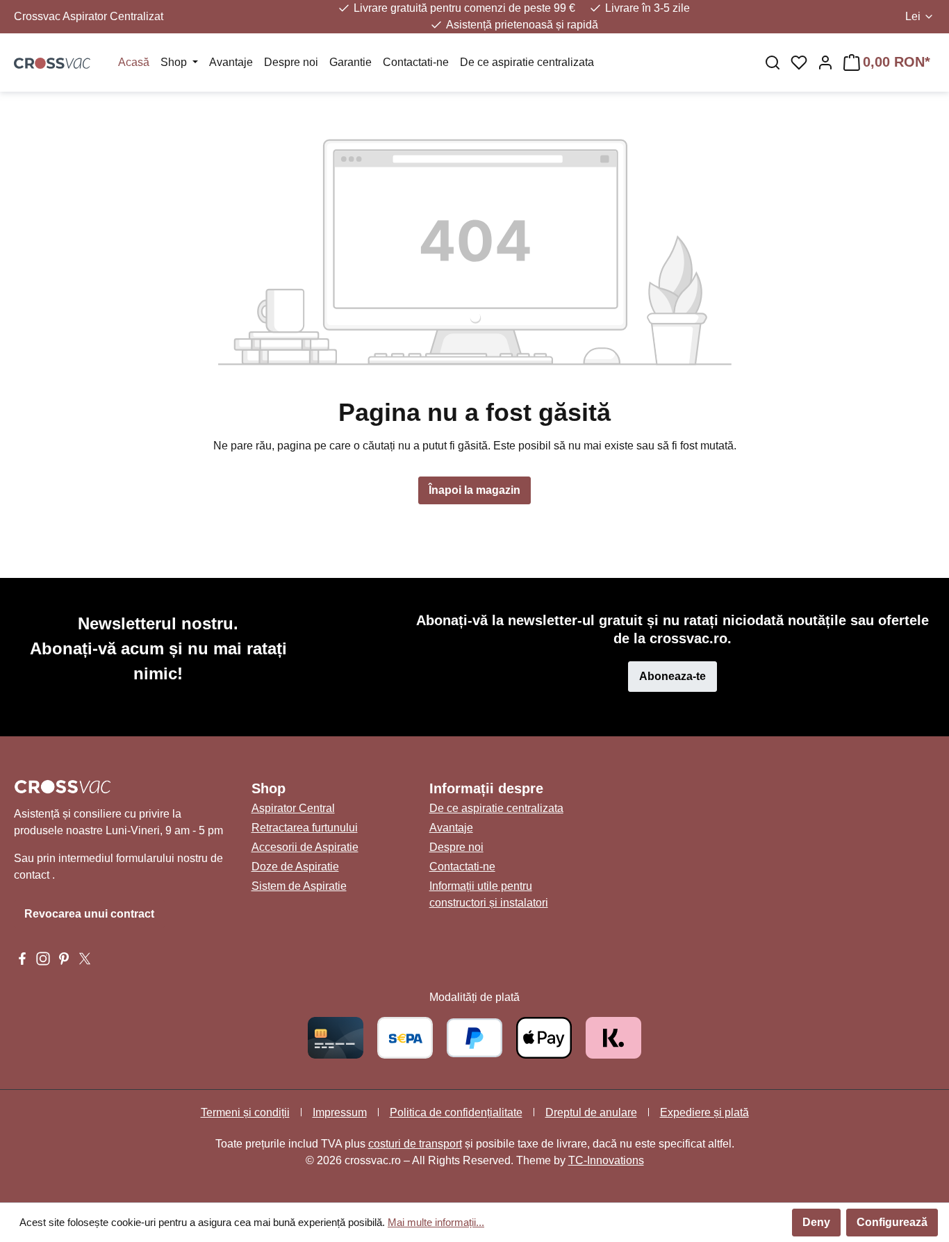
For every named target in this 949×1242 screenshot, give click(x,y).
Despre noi (456, 847)
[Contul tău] (825, 62)
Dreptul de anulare (591, 1112)
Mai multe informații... (436, 1222)
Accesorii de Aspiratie (304, 847)
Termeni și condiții (245, 1112)
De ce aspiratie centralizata (496, 808)
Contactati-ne (462, 866)
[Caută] (772, 62)
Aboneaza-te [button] (672, 676)
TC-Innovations (606, 1160)
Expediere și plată (704, 1112)
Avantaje (451, 828)
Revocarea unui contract (89, 914)
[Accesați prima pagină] (52, 62)
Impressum (340, 1112)
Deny (816, 1222)
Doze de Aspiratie (295, 866)
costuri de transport (415, 1144)
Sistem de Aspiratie (299, 886)
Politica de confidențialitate (456, 1112)
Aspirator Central (293, 808)
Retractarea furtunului (304, 828)
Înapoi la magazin (474, 490)
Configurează (892, 1222)
